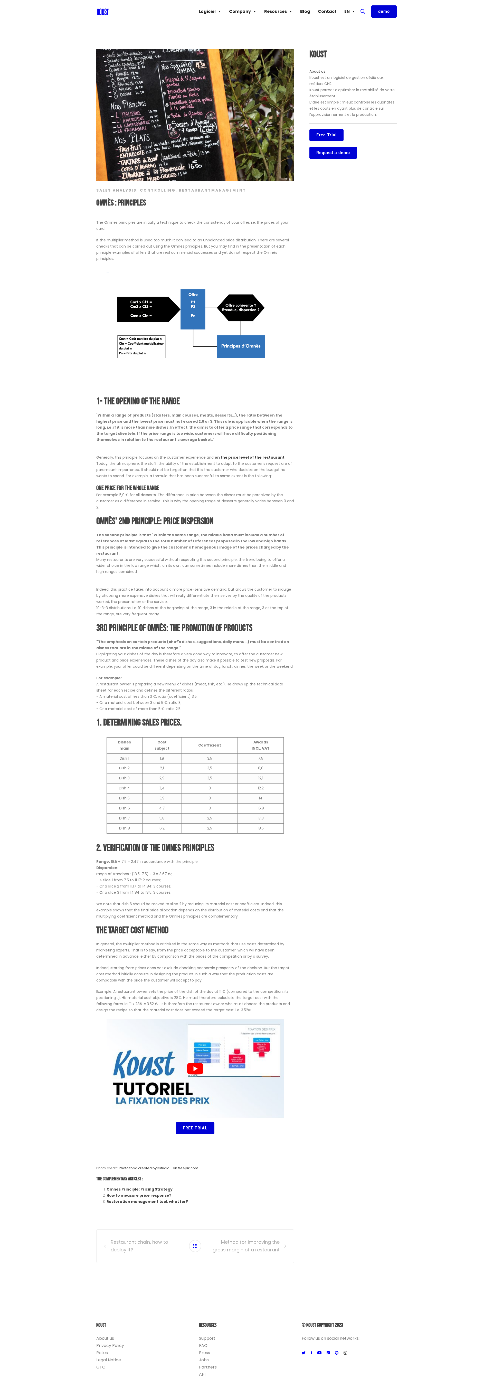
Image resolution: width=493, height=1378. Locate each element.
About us (317, 71)
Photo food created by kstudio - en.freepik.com (158, 1168)
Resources (275, 11)
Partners (208, 1367)
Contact (327, 11)
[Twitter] (304, 1353)
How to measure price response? (139, 1195)
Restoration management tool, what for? (147, 1201)
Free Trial (326, 135)
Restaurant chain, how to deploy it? (139, 1246)
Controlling (158, 190)
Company (240, 11)
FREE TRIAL (195, 1128)
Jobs (204, 1360)
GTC (100, 1367)
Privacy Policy (110, 1345)
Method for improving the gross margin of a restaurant (246, 1246)
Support (207, 1338)
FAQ (203, 1345)
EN (347, 11)
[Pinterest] (336, 1353)
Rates (102, 1353)
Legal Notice (108, 1360)
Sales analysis (116, 190)
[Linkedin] (328, 1353)
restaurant (195, 190)
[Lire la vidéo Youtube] (195, 1068)
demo (384, 11)
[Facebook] (311, 1353)
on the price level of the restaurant (250, 457)
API (202, 1374)
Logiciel (207, 11)
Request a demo (333, 152)
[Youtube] (319, 1353)
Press (204, 1353)
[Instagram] (345, 1353)
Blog (305, 11)
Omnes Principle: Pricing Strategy (140, 1189)
